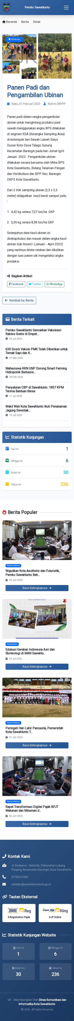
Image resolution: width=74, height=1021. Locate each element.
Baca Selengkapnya (35, 588)
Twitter (36, 284)
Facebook (17, 284)
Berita (25, 21)
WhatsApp (56, 284)
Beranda (11, 21)
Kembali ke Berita (21, 300)
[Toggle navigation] (66, 7)
